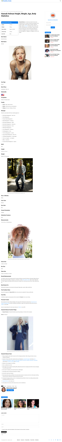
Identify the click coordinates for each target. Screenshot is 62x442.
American (5, 386)
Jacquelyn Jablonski (29, 360)
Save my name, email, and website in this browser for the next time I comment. (15, 429)
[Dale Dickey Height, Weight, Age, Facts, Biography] (47, 46)
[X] (53, 440)
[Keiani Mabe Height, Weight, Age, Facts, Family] (20, 403)
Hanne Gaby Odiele (18, 360)
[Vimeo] (55, 440)
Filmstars (52, 37)
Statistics (4, 11)
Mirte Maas (17, 361)
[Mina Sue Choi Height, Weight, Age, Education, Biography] (7, 403)
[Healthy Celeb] (6, 1)
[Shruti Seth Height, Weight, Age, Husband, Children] (33, 403)
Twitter (2, 304)
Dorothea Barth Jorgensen (10, 360)
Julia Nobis (35, 360)
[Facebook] (49, 440)
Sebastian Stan (6, 303)
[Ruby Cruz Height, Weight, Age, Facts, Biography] (47, 41)
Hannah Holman (9, 386)
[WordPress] (60, 440)
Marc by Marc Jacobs (26, 279)
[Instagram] (51, 440)
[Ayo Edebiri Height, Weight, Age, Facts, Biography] (47, 36)
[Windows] (58, 440)
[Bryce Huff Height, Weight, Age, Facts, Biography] (47, 55)
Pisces (15, 386)
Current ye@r (3, 433)
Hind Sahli (24, 360)
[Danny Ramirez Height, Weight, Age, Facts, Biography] (47, 50)
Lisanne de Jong (10, 361)
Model (7, 11)
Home (2, 11)
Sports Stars (52, 56)
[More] (34, 19)
